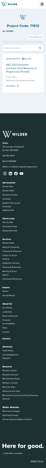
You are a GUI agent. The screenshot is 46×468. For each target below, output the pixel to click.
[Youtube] (21, 173)
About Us (7, 303)
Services (6, 239)
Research (7, 366)
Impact (5, 287)
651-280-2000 (8, 155)
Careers (6, 338)
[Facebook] (15, 173)
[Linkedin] (10, 173)
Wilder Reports (13, 59)
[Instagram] (4, 173)
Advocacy (7, 346)
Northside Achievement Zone (20, 80)
